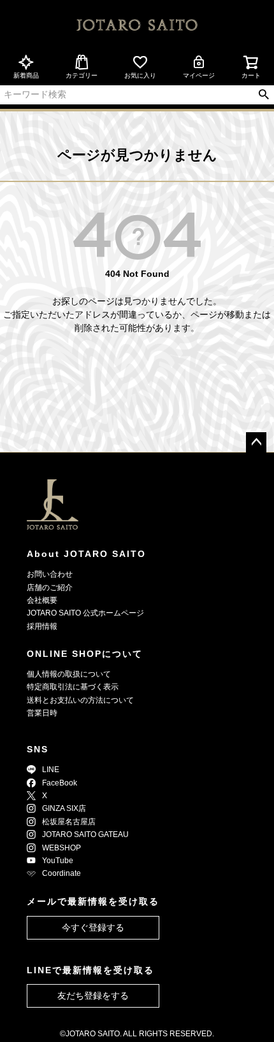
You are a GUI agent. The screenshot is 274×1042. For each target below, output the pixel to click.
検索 (263, 95)
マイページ (199, 75)
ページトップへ (256, 442)
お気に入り (140, 75)
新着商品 (26, 75)
